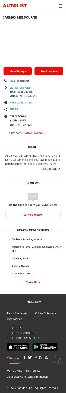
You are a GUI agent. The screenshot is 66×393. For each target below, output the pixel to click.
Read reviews (49, 71)
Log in (58, 359)
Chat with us (14, 319)
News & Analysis (17, 313)
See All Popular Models (22, 333)
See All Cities (15, 328)
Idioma (16, 358)
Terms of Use (15, 371)
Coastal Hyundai (21, 266)
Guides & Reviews (45, 313)
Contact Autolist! (34, 133)
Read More (49, 169)
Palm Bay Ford (20, 258)
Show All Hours (21, 125)
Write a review (33, 214)
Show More (33, 282)
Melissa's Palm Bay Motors (27, 239)
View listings (18, 71)
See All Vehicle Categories (23, 338)
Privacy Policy (33, 371)
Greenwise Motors (22, 273)
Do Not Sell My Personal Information (27, 377)
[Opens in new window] (33, 44)
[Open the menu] (60, 6)
